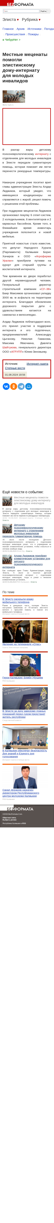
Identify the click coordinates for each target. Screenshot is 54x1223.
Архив (21, 28)
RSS (24, 823)
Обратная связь (9, 818)
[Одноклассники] (13, 386)
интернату (42, 153)
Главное (8, 28)
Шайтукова (9, 347)
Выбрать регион (9, 820)
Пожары (33, 34)
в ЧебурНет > (11, 39)
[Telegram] (21, 386)
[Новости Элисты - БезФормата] (17, 3)
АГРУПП (16, 351)
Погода (49, 28)
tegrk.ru (11, 105)
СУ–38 (45, 289)
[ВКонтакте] (6, 386)
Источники (34, 28)
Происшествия (15, 34)
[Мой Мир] (28, 386)
